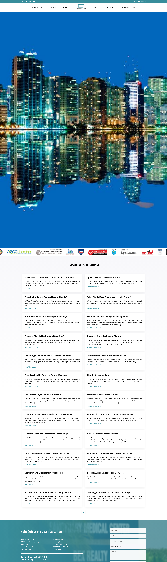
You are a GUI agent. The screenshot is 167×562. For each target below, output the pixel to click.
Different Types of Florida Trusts (102, 394)
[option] (38, 252)
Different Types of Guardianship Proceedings (46, 434)
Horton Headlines (109, 7)
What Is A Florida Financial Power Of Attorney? (47, 375)
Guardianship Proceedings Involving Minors (108, 316)
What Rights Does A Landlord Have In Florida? (109, 297)
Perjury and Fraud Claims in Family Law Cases (47, 453)
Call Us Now (138, 1)
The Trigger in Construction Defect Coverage (108, 492)
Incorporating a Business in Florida (104, 336)
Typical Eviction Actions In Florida (103, 277)
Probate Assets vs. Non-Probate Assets (105, 473)
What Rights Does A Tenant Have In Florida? (46, 297)
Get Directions (26, 550)
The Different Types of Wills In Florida (43, 394)
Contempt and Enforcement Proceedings (44, 473)
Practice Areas (35, 7)
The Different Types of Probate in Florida (106, 355)
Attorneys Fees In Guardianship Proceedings (46, 316)
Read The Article (30, 289)
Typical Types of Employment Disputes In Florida (48, 355)
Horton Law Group (81, 7)
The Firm (65, 7)
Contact (94, 7)
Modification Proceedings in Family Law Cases (109, 453)
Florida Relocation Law (98, 375)
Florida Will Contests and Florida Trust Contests (110, 414)
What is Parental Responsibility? (102, 434)
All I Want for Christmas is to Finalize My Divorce (48, 492)
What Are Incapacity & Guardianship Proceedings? (49, 414)
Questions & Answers (129, 7)
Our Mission (52, 7)
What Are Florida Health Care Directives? (44, 336)
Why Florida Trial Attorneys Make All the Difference (49, 277)
